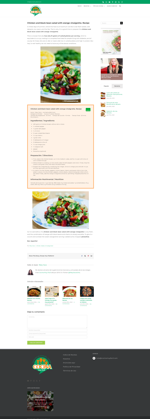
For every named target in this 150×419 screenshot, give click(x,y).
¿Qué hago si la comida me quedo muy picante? (51, 300)
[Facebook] (39, 381)
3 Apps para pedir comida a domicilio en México (86, 300)
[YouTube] (28, 381)
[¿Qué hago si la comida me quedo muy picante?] (52, 287)
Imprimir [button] (88, 110)
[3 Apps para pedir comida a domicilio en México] (87, 287)
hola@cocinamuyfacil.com (107, 358)
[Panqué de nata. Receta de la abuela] (103, 103)
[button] (120, 6)
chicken (38, 245)
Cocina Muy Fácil (45, 272)
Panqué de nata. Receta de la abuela (113, 103)
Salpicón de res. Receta (111, 112)
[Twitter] (37, 381)
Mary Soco (32, 245)
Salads (43, 245)
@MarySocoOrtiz (74, 272)
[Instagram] (34, 381)
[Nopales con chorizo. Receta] (34, 287)
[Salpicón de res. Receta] (103, 111)
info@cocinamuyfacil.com (34, 2)
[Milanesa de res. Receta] (69, 287)
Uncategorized (49, 245)
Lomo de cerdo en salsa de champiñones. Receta (114, 94)
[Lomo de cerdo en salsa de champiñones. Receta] (103, 93)
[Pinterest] (31, 381)
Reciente (117, 86)
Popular (106, 86)
